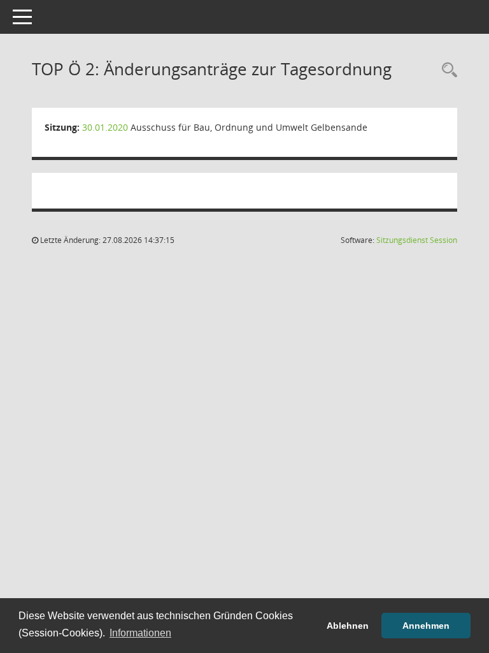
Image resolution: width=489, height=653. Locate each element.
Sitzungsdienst (416, 240)
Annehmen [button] (426, 625)
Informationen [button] (140, 632)
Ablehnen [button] (348, 625)
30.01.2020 (105, 127)
